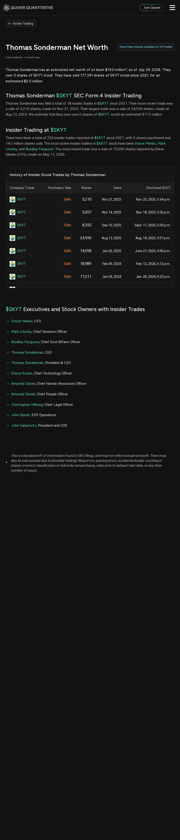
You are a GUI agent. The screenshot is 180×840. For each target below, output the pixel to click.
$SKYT (64, 95)
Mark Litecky (21, 331)
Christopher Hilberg (27, 404)
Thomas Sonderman (27, 352)
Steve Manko (145, 143)
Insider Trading (23, 23)
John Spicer (20, 415)
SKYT (21, 199)
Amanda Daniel (23, 383)
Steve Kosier (21, 373)
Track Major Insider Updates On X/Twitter (145, 46)
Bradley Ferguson (40, 149)
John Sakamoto (23, 425)
